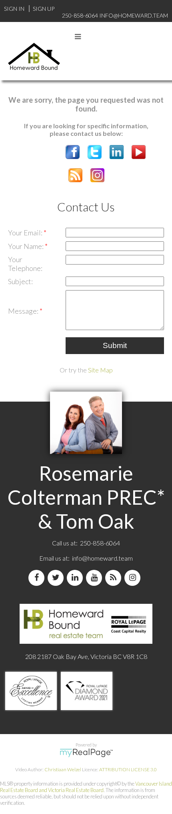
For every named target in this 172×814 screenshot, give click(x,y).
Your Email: (26, 232)
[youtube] (95, 577)
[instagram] (134, 577)
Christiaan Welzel (62, 769)
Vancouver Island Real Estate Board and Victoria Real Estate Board (86, 786)
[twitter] (57, 577)
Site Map (100, 370)
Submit (115, 345)
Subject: (20, 281)
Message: (24, 310)
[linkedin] (76, 577)
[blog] (114, 577)
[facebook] (38, 577)
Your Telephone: (25, 264)
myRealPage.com (86, 752)
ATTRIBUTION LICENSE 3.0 (128, 769)
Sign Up (43, 8)
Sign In (14, 8)
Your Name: (26, 246)
